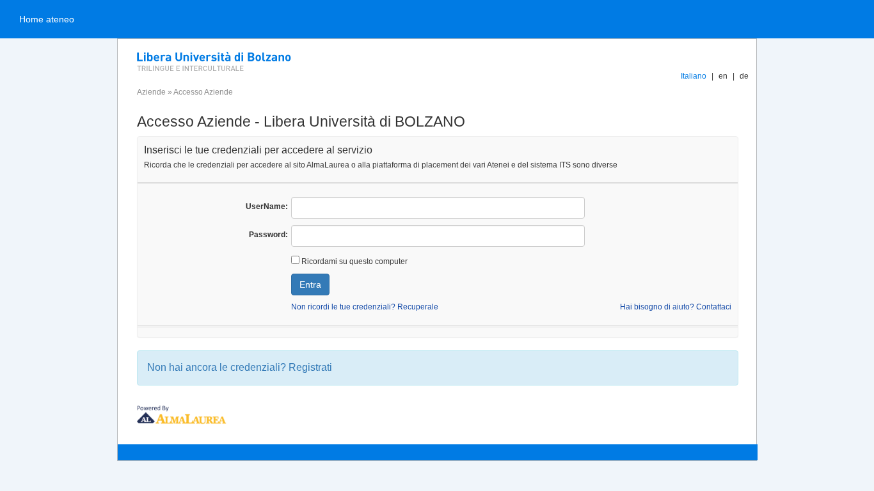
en (723, 76)
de (744, 76)
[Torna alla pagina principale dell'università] (258, 60)
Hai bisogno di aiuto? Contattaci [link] (675, 306)
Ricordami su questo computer (353, 261)
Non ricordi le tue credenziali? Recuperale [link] (364, 306)
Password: (268, 234)
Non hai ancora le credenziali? (239, 367)
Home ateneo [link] (46, 19)
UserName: (267, 206)
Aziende (151, 92)
